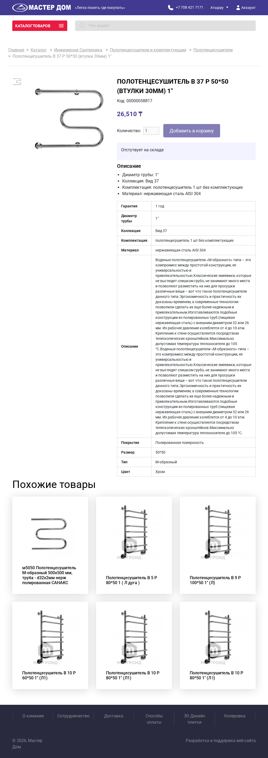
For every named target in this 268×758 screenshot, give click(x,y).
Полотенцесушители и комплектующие (148, 49)
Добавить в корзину (192, 130)
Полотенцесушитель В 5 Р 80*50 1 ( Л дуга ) (131, 580)
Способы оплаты (154, 719)
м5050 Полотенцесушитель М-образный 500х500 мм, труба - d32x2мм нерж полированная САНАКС (49, 575)
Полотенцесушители (213, 49)
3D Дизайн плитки (194, 719)
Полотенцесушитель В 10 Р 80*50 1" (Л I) (216, 675)
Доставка (113, 715)
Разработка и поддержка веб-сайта (221, 740)
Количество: (129, 130)
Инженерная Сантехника (78, 49)
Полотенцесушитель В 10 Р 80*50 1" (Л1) (132, 675)
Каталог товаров (32, 25)
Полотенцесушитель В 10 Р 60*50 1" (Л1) (49, 675)
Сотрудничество (73, 715)
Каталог (39, 49)
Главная (16, 49)
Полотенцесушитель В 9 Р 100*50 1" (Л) (215, 580)
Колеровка (234, 715)
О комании (33, 715)
